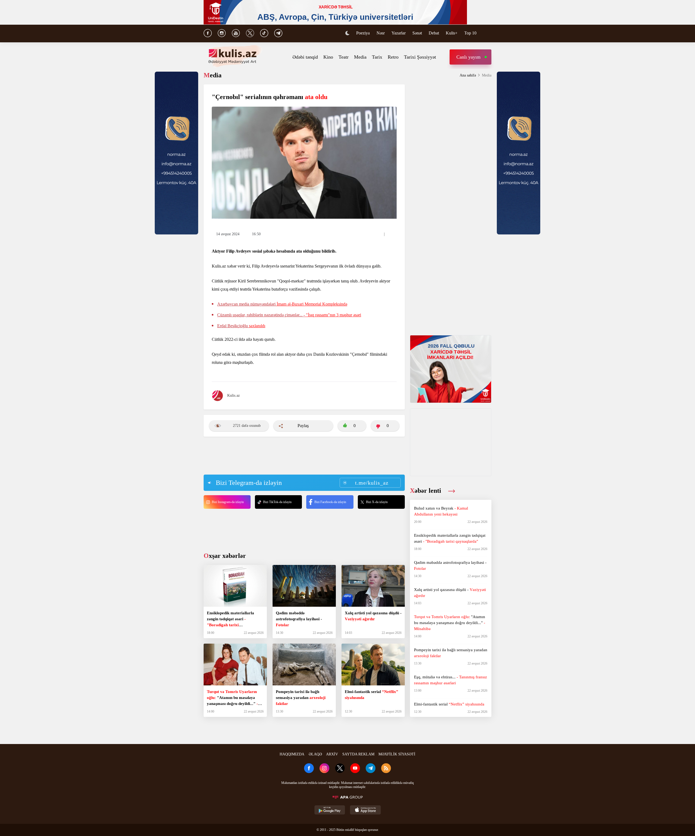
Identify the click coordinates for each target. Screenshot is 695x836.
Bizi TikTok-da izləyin (277, 502)
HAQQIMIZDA (292, 754)
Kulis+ (451, 33)
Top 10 (470, 33)
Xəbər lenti (426, 490)
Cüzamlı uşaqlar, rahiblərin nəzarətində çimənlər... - (289, 315)
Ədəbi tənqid (305, 57)
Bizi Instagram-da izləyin (228, 502)
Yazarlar (398, 33)
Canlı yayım (468, 57)
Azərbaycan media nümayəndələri (282, 304)
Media (360, 57)
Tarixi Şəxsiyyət (420, 57)
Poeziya (363, 33)
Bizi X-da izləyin (377, 502)
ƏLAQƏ (315, 754)
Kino (328, 57)
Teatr (344, 57)
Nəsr (381, 33)
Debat (434, 33)
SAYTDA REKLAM (358, 754)
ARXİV (332, 754)
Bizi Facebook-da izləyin (330, 502)
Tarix (377, 57)
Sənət (417, 33)
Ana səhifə (468, 75)
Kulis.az (233, 395)
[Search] (488, 33)
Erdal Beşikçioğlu (241, 325)
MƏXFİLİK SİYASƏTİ (396, 754)
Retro (393, 57)
